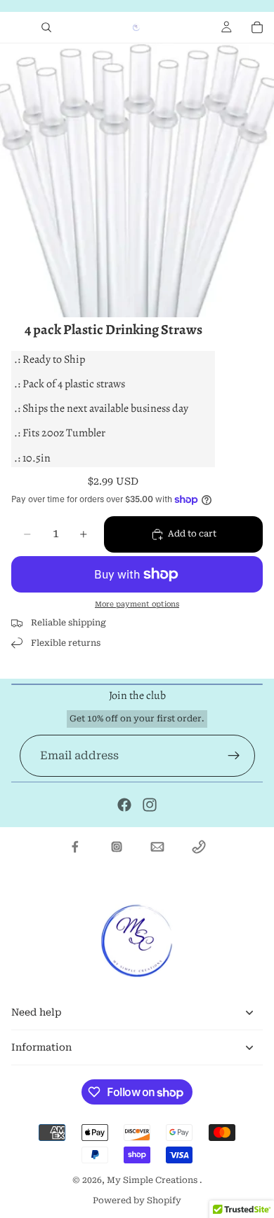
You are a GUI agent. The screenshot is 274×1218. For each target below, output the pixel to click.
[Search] (46, 27)
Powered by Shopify (137, 1200)
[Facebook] (124, 804)
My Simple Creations (153, 1180)
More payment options (137, 604)
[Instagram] (149, 804)
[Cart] (257, 27)
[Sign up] (234, 755)
